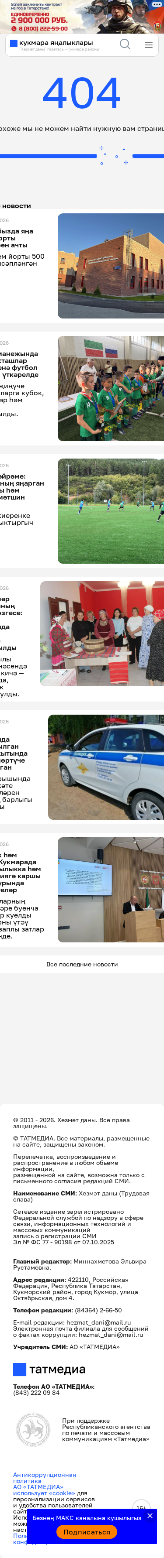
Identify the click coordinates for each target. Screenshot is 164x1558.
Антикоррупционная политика (44, 1477)
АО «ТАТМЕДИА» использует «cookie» (44, 1489)
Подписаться (87, 1531)
